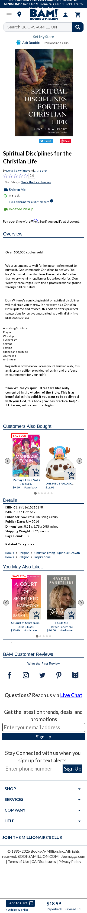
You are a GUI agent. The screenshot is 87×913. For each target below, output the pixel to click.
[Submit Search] (78, 27)
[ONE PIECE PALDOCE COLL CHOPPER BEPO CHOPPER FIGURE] (60, 463)
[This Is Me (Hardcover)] (61, 597)
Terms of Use (18, 861)
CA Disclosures (44, 861)
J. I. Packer (40, 170)
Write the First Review (36, 182)
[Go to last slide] (7, 461)
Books (9, 553)
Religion (24, 553)
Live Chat (71, 695)
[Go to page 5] (48, 493)
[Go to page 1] (35, 493)
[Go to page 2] (38, 493)
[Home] (44, 14)
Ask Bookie (31, 43)
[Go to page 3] (42, 493)
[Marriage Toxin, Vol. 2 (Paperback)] (26, 456)
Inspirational (42, 557)
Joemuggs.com (73, 856)
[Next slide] (79, 461)
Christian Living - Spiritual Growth (57, 553)
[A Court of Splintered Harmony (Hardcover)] (26, 597)
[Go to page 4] (45, 493)
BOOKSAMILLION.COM (38, 856)
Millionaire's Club (57, 43)
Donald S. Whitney (17, 170)
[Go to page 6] (51, 493)
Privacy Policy (69, 861)
